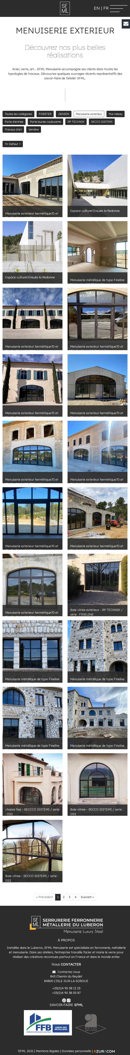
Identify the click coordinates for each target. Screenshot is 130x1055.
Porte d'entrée (14, 121)
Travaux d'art (13, 129)
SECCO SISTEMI (102, 121)
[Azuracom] (104, 1051)
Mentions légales (47, 1051)
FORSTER (45, 114)
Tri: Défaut (12, 144)
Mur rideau (115, 114)
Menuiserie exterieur (89, 114)
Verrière (33, 129)
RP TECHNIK (76, 121)
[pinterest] (64, 1000)
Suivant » (87, 897)
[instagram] (69, 1000)
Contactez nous (68, 972)
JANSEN (63, 114)
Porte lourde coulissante (45, 121)
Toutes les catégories (18, 114)
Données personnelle (76, 1051)
